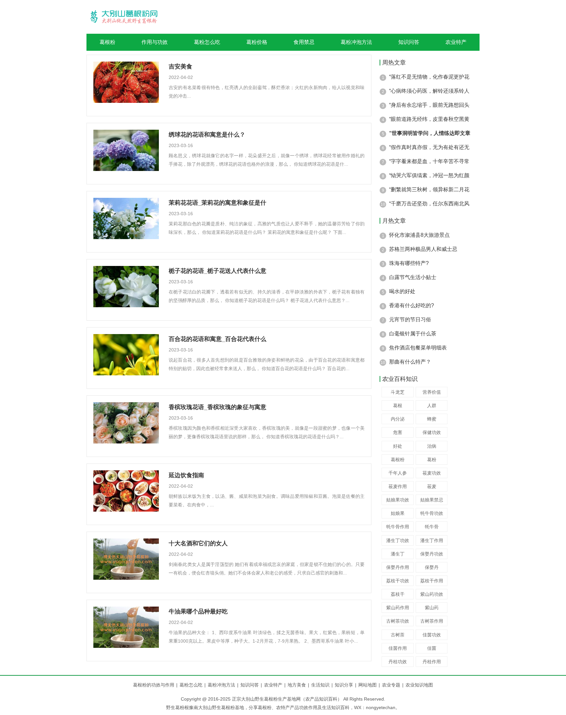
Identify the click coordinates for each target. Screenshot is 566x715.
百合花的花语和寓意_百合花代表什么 (217, 339)
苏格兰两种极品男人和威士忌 (423, 249)
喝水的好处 (402, 291)
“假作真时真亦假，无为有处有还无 (429, 147)
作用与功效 (155, 42)
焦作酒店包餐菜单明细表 (418, 347)
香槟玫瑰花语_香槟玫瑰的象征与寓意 (217, 407)
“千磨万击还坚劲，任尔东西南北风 (429, 203)
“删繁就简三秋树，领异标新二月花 (429, 189)
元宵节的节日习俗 (410, 319)
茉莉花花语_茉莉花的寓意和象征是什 (217, 202)
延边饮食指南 (186, 475)
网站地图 (367, 684)
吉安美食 (180, 66)
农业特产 (455, 42)
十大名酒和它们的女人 (198, 543)
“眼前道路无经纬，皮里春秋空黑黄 (429, 119)
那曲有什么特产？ (410, 362)
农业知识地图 (419, 684)
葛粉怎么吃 (207, 42)
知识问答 (408, 42)
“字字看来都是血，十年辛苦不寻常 (429, 161)
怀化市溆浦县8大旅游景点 (419, 235)
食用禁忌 (303, 42)
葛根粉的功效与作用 (153, 684)
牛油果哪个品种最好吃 (198, 611)
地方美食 (298, 684)
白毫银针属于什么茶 (412, 333)
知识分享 (345, 684)
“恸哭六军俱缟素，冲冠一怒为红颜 (429, 175)
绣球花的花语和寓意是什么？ (207, 134)
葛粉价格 (256, 42)
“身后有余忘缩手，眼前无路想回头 (429, 105)
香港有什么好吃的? (411, 305)
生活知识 (322, 684)
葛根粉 (107, 42)
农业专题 (391, 684)
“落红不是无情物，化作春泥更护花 (429, 77)
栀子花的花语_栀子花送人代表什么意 (217, 271)
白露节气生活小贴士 (412, 277)
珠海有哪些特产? (409, 263)
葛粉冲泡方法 (356, 42)
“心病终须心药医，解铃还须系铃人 (429, 91)
